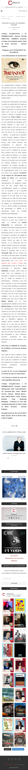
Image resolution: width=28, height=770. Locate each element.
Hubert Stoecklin (16, 27)
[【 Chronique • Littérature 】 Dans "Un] (20, 665)
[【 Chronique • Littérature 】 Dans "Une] (8, 680)
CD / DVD (10, 16)
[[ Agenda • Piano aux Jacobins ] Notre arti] (20, 620)
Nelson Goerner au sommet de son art (14, 453)
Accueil (3, 16)
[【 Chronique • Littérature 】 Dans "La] (8, 606)
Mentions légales (6, 764)
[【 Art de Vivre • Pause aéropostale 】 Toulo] (8, 710)
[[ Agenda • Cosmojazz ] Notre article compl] (8, 695)
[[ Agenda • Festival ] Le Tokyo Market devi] (20, 606)
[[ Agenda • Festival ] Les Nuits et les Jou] (8, 725)
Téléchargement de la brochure (14, 558)
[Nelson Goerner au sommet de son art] (14, 443)
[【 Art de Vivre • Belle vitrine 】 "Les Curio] (20, 740)
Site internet (14, 556)
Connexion (13, 764)
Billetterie (14, 561)
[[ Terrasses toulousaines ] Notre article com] (8, 740)
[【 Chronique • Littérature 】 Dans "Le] (20, 725)
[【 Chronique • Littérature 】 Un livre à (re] (20, 695)
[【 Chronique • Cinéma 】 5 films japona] (20, 635)
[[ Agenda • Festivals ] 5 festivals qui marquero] (20, 650)
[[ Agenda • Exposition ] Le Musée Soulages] (20, 680)
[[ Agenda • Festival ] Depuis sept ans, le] (8, 650)
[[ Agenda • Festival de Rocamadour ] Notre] (20, 710)
